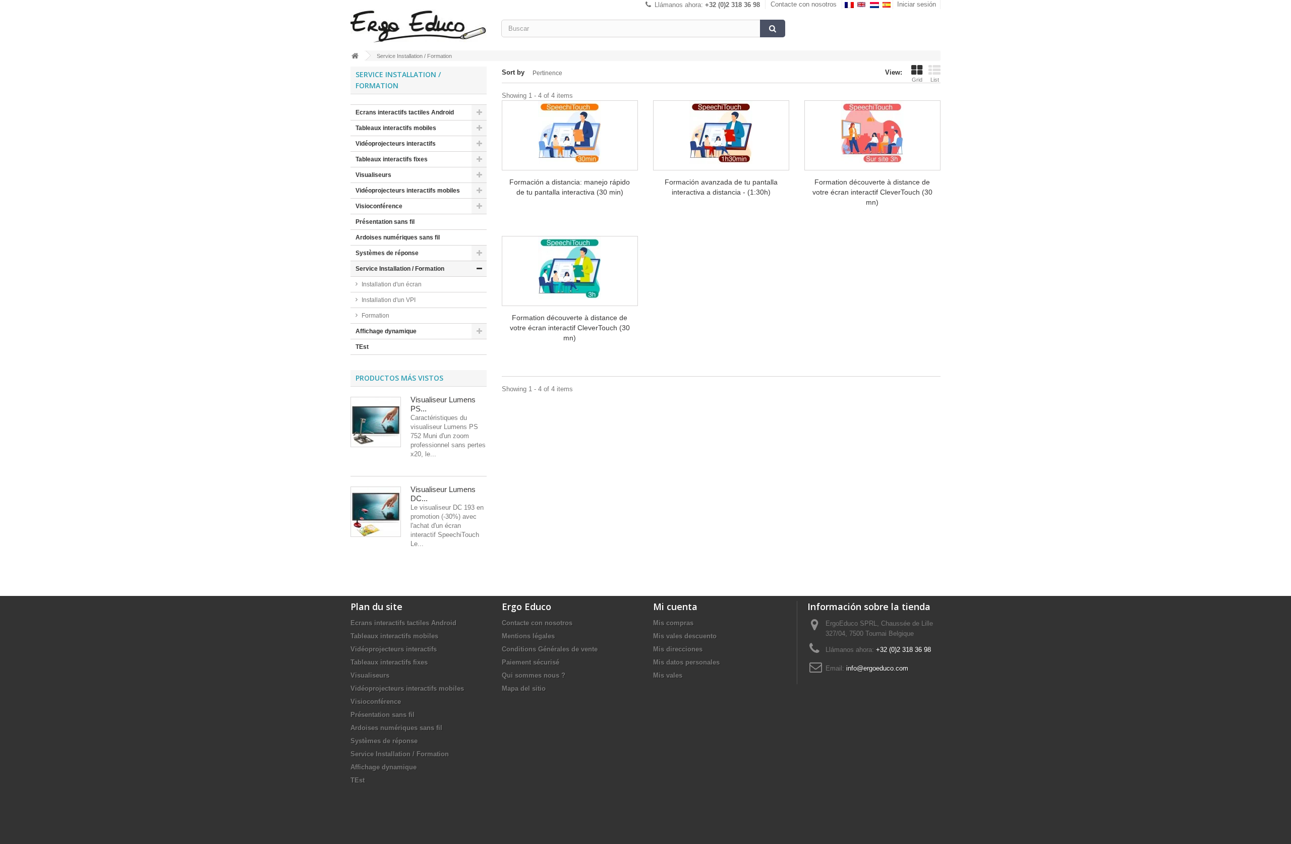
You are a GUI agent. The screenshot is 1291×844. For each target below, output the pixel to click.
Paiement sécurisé (530, 662)
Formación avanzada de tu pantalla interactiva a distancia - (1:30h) (721, 187)
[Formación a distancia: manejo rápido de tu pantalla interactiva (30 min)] (569, 132)
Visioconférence (379, 206)
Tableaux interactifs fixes (392, 159)
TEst (362, 346)
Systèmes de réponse (387, 253)
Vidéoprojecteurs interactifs (396, 143)
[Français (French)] (850, 4)
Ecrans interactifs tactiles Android (405, 112)
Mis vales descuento (685, 636)
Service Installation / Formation (400, 268)
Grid (917, 80)
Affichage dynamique (386, 331)
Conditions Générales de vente (550, 649)
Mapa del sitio (524, 688)
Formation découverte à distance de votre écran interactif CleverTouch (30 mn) (872, 192)
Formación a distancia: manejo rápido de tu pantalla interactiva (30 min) (569, 187)
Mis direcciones (677, 649)
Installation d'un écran (392, 284)
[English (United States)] (862, 4)
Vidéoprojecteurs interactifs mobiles (408, 190)
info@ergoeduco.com (877, 668)
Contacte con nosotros (804, 4)
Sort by (513, 72)
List (934, 80)
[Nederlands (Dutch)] (875, 4)
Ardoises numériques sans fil (398, 237)
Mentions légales (528, 636)
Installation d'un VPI (389, 300)
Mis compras (673, 623)
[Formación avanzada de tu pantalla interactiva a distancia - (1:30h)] (721, 132)
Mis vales (667, 675)
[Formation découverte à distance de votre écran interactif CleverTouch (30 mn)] (872, 132)
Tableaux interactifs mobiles (396, 128)
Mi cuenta (675, 606)
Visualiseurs (373, 174)
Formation (375, 315)
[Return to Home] (355, 55)
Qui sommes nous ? (533, 675)
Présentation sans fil (385, 221)
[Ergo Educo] (418, 26)
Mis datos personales (686, 662)
